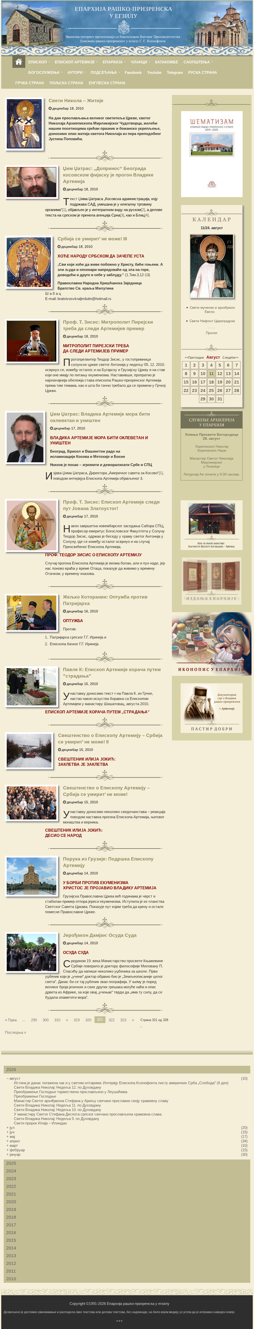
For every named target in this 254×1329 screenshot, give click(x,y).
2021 (11, 1194)
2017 (11, 1224)
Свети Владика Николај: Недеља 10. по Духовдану (57, 1110)
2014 (11, 1247)
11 (211, 373)
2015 (11, 1240)
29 (202, 398)
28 (236, 390)
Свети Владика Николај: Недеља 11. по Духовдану (57, 1105)
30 (211, 398)
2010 (11, 1278)
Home (18, 62)
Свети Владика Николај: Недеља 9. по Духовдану (56, 1118)
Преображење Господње (35, 1096)
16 (194, 382)
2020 (11, 1201)
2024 (11, 1170)
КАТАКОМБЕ (166, 62)
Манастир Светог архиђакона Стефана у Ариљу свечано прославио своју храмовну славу (91, 1101)
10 (202, 373)
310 (57, 1020)
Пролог (212, 333)
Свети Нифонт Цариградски (212, 321)
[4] (147, 215)
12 (219, 373)
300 (46, 1020)
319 (77, 1020)
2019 (11, 1209)
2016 (11, 1232)
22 (186, 390)
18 (211, 382)
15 (186, 382)
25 (211, 390)
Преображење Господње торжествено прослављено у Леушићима (70, 1092)
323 (123, 1020)
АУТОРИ (75, 72)
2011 (11, 1271)
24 (202, 390)
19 (219, 382)
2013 (11, 1255)
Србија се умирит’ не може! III (92, 238)
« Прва (11, 1020)
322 (112, 1020)
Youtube (154, 72)
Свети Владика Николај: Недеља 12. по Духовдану (57, 1087)
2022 (11, 1186)
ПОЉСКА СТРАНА (66, 83)
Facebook (133, 72)
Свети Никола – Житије (76, 100)
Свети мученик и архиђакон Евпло (212, 309)
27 (228, 390)
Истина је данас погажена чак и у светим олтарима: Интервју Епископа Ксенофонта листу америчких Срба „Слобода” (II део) (121, 1083)
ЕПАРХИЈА (113, 62)
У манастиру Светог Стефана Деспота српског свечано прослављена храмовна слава (87, 1114)
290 (34, 1020)
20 (228, 382)
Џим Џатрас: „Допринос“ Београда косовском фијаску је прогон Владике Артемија (108, 175)
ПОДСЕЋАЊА (104, 72)
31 (219, 398)
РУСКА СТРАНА (202, 72)
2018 (11, 1217)
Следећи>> (230, 357)
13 (228, 373)
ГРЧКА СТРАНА (29, 83)
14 (236, 373)
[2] (143, 210)
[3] (122, 215)
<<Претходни (194, 357)
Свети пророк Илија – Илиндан (40, 1123)
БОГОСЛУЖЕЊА (44, 72)
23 (194, 390)
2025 (11, 1163)
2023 (11, 1178)
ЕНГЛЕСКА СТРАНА (107, 83)
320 (88, 1020)
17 (202, 382)
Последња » (15, 1032)
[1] (64, 210)
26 (219, 390)
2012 (11, 1263)
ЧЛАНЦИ (139, 62)
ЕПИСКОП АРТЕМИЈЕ (75, 62)
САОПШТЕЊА (197, 62)
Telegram (175, 72)
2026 (11, 1069)
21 (236, 382)
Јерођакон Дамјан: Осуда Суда (100, 935)
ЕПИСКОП (37, 62)
